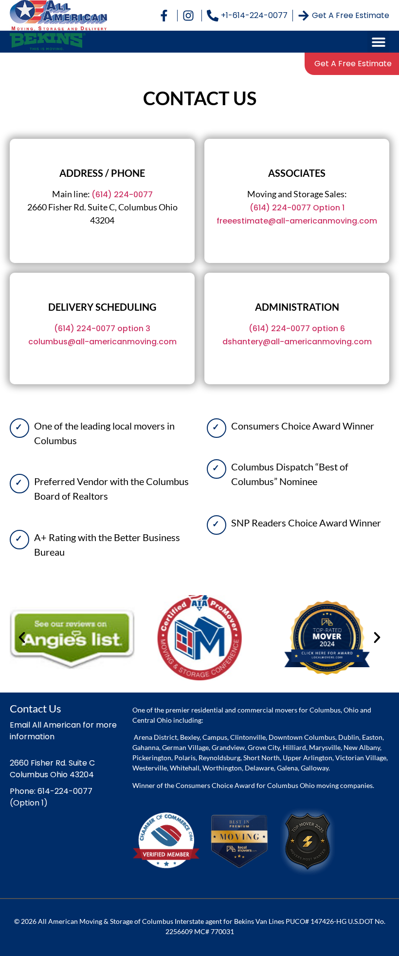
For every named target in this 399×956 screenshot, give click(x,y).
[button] (378, 42)
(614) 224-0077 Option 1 (297, 207)
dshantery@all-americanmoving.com (297, 341)
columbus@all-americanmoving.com (102, 341)
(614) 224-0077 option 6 (297, 328)
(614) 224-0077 (122, 194)
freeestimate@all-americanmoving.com (297, 220)
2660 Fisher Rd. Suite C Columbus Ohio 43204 (52, 768)
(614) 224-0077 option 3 (102, 328)
